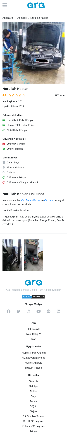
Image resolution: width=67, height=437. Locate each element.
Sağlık (33, 411)
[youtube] (38, 312)
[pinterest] (48, 312)
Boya (33, 396)
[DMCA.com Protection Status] (33, 298)
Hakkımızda (33, 329)
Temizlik (33, 381)
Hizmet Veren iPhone (33, 357)
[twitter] (18, 312)
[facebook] (8, 312)
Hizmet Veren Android (34, 352)
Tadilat (33, 391)
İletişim (33, 431)
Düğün (33, 406)
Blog (33, 339)
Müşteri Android (33, 362)
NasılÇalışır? (33, 334)
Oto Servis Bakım (30, 200)
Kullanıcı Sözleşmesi (33, 426)
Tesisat (33, 401)
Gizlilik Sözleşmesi (33, 421)
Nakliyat (33, 386)
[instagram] (28, 312)
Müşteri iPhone (33, 367)
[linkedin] (58, 312)
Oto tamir (49, 200)
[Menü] (6, 5)
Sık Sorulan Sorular (33, 416)
